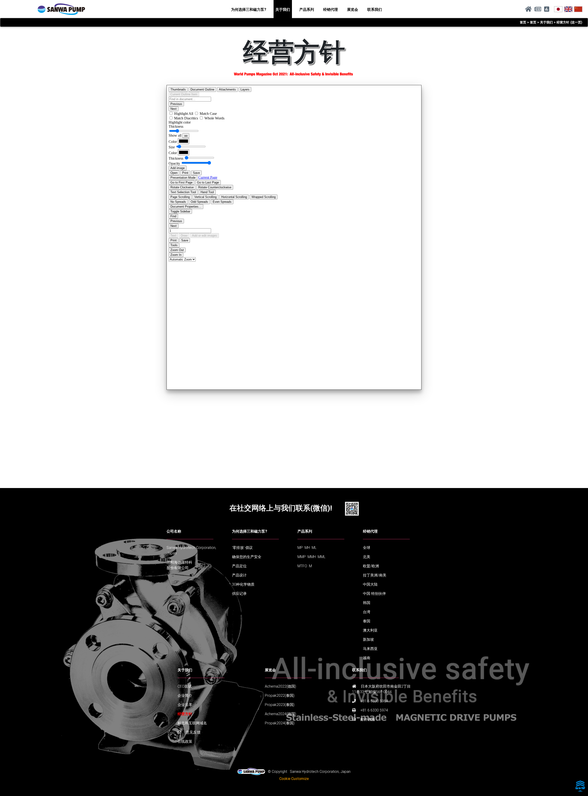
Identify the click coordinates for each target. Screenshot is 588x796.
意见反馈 (193, 732)
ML (314, 547)
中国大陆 (370, 584)
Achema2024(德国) (280, 713)
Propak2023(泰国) (279, 704)
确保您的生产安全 (246, 556)
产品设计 (239, 575)
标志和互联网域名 (192, 723)
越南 (366, 657)
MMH (312, 556)
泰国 (366, 621)
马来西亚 (370, 648)
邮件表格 (367, 719)
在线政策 (185, 741)
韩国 (366, 602)
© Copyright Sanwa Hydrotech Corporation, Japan (308, 771)
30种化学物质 (243, 584)
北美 (366, 556)
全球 (366, 547)
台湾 (366, 612)
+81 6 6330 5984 (373, 701)
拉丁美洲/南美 (374, 575)
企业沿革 (185, 704)
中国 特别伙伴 (374, 593)
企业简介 (185, 695)
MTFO (302, 566)
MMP (301, 556)
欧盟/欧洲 (371, 566)
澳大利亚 (370, 630)
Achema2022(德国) (280, 686)
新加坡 (368, 639)
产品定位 (239, 566)
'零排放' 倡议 (242, 547)
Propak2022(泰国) (279, 695)
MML (321, 556)
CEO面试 (185, 686)
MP (300, 547)
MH (307, 547)
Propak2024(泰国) (279, 723)
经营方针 (185, 713)
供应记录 (239, 593)
